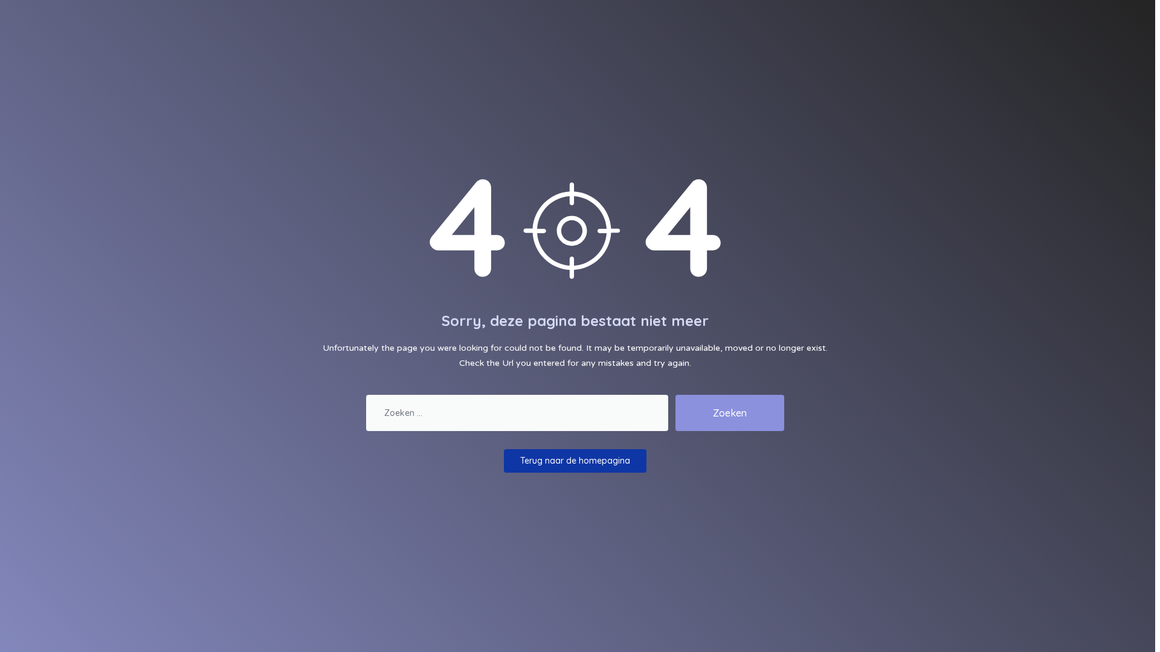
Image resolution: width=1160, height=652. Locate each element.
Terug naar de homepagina (575, 460)
